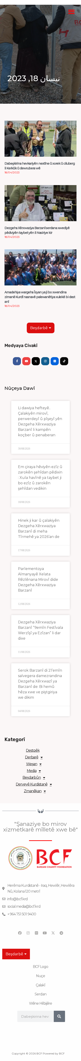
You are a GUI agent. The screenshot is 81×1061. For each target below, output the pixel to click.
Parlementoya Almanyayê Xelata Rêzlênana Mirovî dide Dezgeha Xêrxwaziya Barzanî (38, 580)
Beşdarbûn (31, 777)
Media (31, 771)
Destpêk (32, 750)
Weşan (31, 764)
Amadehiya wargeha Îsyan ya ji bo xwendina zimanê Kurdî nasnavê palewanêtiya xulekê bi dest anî (39, 297)
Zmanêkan (32, 791)
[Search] (59, 1016)
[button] (71, 12)
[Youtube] (26, 361)
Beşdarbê (39, 328)
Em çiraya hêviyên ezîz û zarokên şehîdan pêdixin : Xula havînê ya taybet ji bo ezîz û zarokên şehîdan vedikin (40, 478)
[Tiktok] (64, 361)
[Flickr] (55, 361)
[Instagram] (45, 361)
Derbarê (31, 757)
